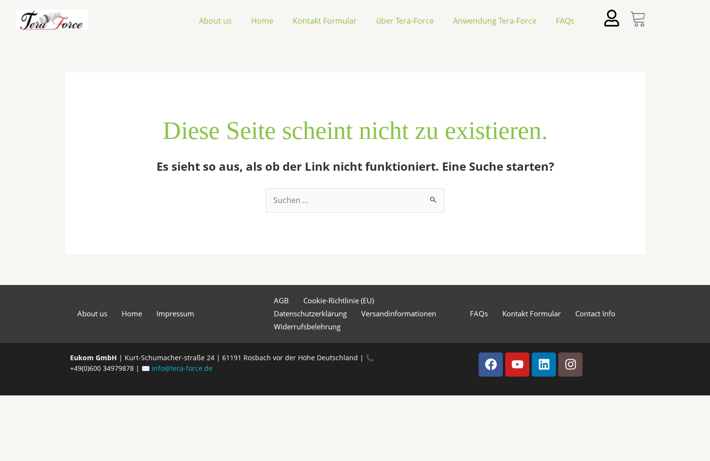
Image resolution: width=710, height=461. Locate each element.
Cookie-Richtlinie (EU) (338, 300)
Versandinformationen (398, 313)
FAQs (565, 20)
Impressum (175, 313)
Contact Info (595, 313)
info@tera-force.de (182, 368)
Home (262, 20)
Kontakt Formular (325, 20)
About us (215, 20)
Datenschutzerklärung (310, 313)
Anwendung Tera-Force (495, 20)
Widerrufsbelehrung (307, 326)
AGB (281, 300)
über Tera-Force (405, 20)
